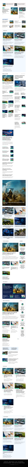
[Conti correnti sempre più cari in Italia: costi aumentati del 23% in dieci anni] (11, 26)
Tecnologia (11, 92)
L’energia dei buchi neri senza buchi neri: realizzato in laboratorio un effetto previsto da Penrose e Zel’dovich (18, 115)
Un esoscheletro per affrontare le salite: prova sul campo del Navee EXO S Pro (10, 115)
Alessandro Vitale (5, 13)
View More (23, 30)
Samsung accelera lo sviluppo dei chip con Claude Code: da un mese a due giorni (8, 66)
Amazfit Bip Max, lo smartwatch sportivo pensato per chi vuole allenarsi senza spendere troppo (7, 163)
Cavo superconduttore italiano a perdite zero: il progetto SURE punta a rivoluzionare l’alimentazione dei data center (18, 97)
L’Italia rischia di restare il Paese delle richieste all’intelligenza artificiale (7, 175)
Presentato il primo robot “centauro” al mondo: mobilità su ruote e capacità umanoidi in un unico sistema (17, 106)
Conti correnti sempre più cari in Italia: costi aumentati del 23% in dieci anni (5, 26)
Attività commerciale (24, 98)
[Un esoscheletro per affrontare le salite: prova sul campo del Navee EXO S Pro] (10, 111)
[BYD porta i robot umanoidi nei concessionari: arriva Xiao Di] (15, 4)
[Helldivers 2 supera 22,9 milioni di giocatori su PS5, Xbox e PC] (4, 4)
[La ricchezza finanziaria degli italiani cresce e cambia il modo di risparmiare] (24, 123)
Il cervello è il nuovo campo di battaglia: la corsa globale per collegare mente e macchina (4, 115)
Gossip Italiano (12, 464)
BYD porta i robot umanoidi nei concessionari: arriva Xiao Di (21, 4)
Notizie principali (5, 64)
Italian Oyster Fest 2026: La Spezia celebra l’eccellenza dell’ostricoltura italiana (5, 160)
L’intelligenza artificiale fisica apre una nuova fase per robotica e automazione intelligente (20, 77)
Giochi (3, 84)
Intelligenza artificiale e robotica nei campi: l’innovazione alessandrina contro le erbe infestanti (18, 26)
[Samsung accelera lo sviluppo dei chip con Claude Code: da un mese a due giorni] (8, 62)
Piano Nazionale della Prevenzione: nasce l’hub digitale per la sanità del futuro (5, 148)
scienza (3, 112)
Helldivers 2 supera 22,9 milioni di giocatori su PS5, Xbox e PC (10, 4)
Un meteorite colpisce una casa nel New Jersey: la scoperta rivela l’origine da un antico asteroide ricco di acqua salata (23, 94)
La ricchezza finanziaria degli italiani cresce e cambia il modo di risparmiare (17, 123)
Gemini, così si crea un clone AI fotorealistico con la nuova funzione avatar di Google (7, 169)
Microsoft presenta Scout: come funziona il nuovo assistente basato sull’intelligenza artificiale (5, 152)
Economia (23, 320)
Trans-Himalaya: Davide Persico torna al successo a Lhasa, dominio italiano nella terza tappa (17, 94)
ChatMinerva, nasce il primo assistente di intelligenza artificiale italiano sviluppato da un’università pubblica (6, 156)
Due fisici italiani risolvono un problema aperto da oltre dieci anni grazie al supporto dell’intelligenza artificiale (7, 138)
